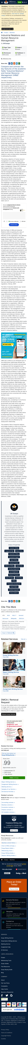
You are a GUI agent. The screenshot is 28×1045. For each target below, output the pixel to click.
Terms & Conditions (6, 1032)
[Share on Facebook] (9, 63)
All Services (4, 950)
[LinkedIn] (7, 995)
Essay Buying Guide (6, 969)
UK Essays (6, 43)
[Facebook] (2, 995)
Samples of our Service (8, 789)
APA (3, 615)
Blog (2, 972)
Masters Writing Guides (8, 855)
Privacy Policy (5, 1029)
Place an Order (14, 889)
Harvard (21, 615)
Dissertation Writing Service (9, 941)
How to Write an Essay (8, 846)
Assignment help (5, 947)
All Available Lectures (8, 812)
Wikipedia (13, 618)
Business (12, 32)
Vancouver (5, 618)
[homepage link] (2, 32)
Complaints (4, 986)
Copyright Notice (6, 1035)
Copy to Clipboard (7, 633)
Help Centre (4, 989)
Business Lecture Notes (8, 843)
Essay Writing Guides (8, 853)
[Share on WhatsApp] (19, 63)
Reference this (7, 58)
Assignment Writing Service (10, 784)
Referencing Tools (7, 850)
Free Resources (5, 966)
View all (23, 639)
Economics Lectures (8, 807)
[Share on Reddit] (14, 63)
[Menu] (2, 2)
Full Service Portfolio (8, 791)
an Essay (14, 778)
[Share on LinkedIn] (17, 63)
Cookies (3, 1038)
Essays (6, 32)
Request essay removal (8, 714)
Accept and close (6, 29)
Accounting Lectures (8, 802)
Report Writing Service (8, 782)
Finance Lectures (7, 809)
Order (19, 2)
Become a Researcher (7, 992)
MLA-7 (14, 615)
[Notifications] (24, 2)
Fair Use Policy (5, 983)
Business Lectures (7, 805)
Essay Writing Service (7, 938)
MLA (8, 615)
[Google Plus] (11, 995)
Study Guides (5, 963)
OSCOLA (21, 618)
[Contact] (23, 2)
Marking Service (6, 786)
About (3, 980)
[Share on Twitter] (12, 63)
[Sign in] (26, 2)
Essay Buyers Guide (7, 848)
